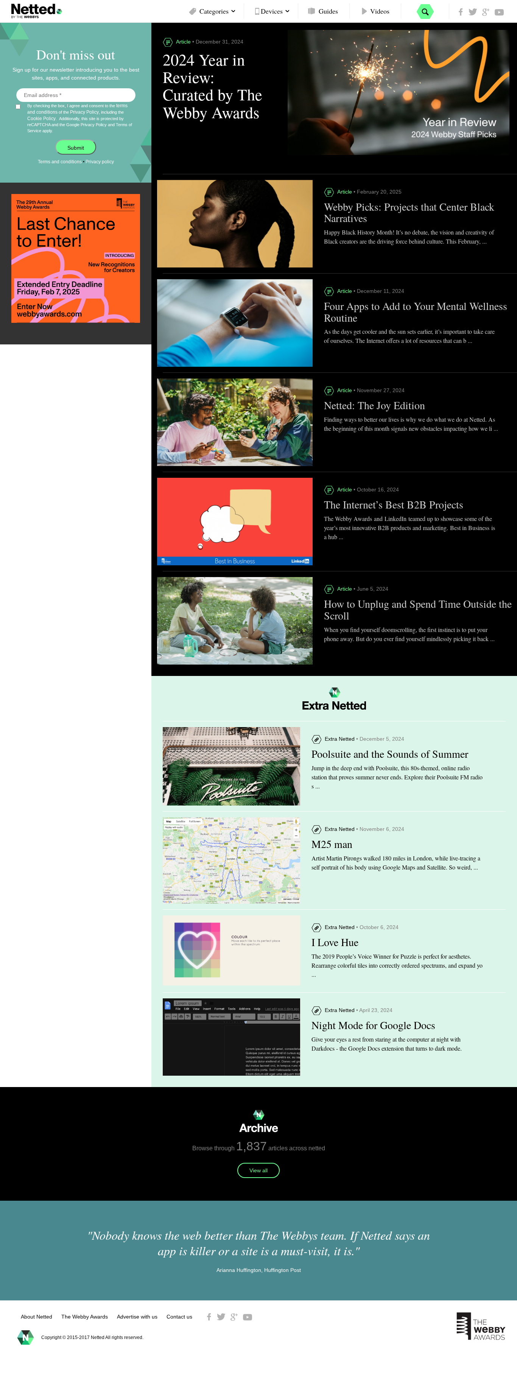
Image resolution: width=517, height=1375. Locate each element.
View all (258, 1170)
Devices (272, 11)
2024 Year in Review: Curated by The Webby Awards (212, 86)
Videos (379, 11)
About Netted (36, 1317)
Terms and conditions (60, 161)
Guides (328, 11)
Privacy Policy (84, 112)
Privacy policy (100, 161)
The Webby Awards (84, 1317)
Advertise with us (137, 1317)
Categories (214, 11)
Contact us (179, 1317)
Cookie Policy (41, 118)
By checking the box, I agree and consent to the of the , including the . (79, 118)
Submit (75, 148)
